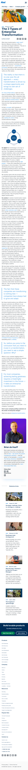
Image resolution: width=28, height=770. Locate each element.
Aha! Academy (5, 661)
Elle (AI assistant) (5, 722)
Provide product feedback (7, 744)
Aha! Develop (4, 655)
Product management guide (7, 703)
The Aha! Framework (6, 715)
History (3, 669)
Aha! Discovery (5, 645)
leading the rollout (9, 117)
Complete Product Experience (10, 337)
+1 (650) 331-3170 (6, 751)
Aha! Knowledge (5, 659)
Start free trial (7, 633)
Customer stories (5, 727)
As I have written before (8, 92)
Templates (4, 701)
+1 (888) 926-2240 (6, 749)
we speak (8, 107)
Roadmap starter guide (6, 705)
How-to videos (5, 698)
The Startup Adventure (10, 459)
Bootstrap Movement (6, 683)
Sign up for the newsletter (7, 746)
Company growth (20, 6)
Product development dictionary (8, 707)
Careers (3, 674)
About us (3, 667)
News (11, 6)
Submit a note (4, 740)
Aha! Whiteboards (5, 650)
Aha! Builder (4, 652)
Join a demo (21, 633)
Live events (4, 696)
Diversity (3, 676)
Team (3, 672)
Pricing (3, 718)
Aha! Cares (4, 681)
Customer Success (5, 725)
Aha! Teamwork (5, 657)
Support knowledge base (7, 710)
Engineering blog (5, 694)
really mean (19, 42)
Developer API (4, 729)
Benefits (3, 679)
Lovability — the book (6, 686)
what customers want (11, 210)
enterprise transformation (12, 99)
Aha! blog (4, 6)
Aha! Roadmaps (5, 643)
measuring (4, 248)
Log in (3, 734)
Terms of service (13, 764)
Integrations (4, 720)
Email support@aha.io (6, 742)
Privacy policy (5, 764)
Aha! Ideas (4, 648)
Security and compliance (7, 732)
